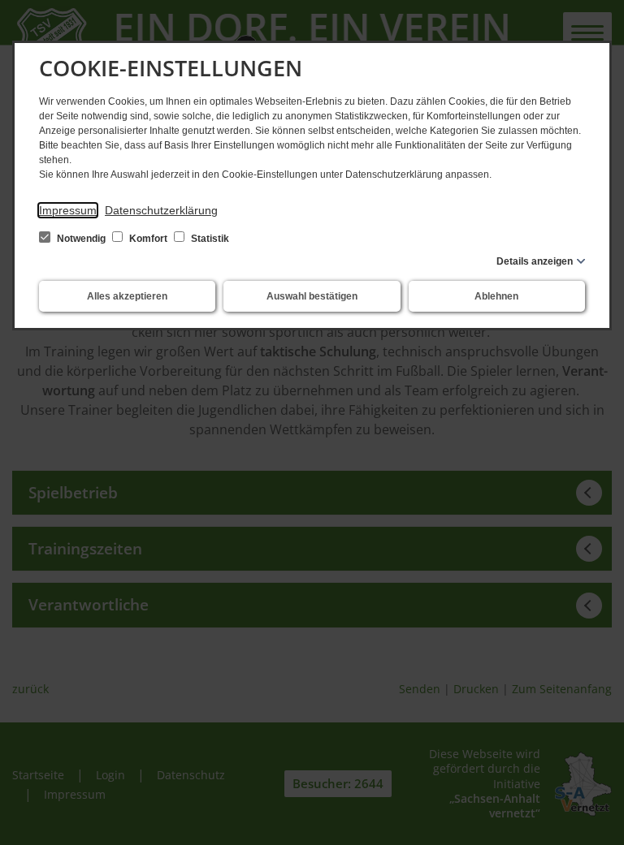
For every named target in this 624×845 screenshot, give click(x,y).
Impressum (68, 210)
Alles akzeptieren (127, 296)
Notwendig (81, 238)
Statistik (208, 238)
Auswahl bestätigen (312, 296)
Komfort (148, 238)
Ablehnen (496, 296)
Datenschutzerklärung (161, 210)
